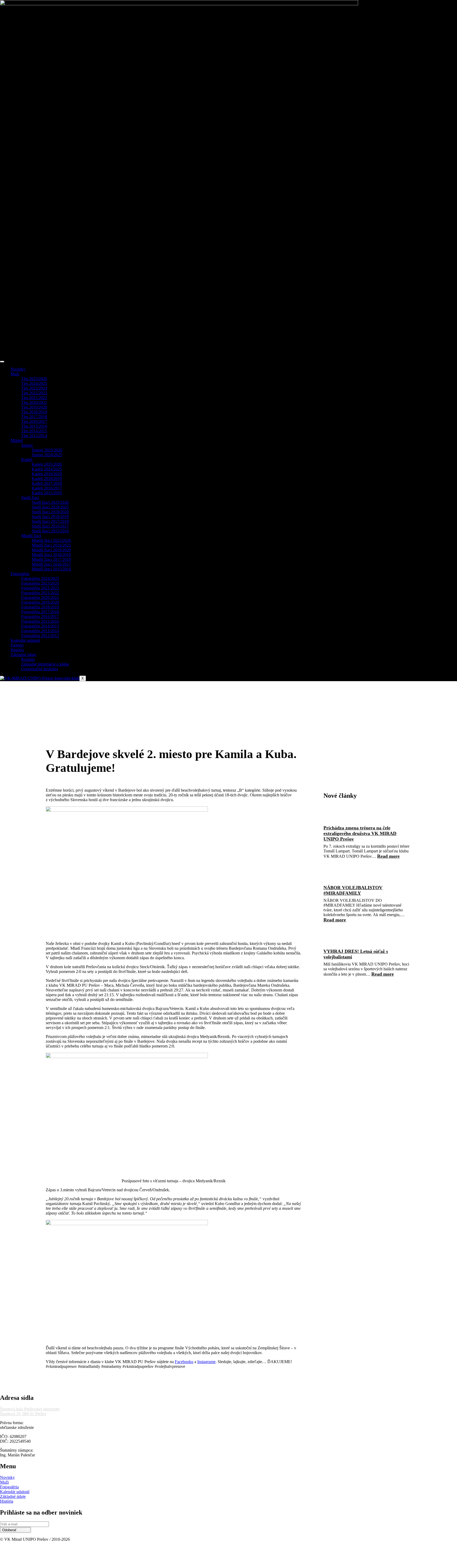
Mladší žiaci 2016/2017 (51, 564)
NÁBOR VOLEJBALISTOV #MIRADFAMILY (352, 890)
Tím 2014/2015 (34, 431)
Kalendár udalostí (25, 640)
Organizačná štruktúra (39, 669)
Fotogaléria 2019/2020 (40, 602)
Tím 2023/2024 (34, 388)
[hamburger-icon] (2, 361)
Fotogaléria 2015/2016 (40, 621)
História (17, 650)
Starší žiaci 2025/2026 (50, 502)
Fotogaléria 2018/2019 (40, 607)
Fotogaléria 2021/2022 (40, 592)
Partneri (17, 645)
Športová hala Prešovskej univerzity (30, 1409)
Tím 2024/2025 (34, 383)
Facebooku (184, 1361)
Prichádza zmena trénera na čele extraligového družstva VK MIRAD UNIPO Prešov (359, 833)
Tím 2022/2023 (34, 393)
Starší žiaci (30, 497)
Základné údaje (23, 654)
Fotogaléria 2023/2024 (40, 583)
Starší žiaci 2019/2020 (50, 512)
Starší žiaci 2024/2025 (50, 507)
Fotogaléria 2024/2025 (40, 578)
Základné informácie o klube (45, 664)
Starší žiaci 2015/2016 (50, 531)
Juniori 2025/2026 (47, 450)
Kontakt (28, 659)
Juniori (27, 445)
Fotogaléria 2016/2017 (40, 616)
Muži (15, 374)
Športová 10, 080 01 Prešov (23, 1413)
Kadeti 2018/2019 (47, 478)
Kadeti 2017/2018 (47, 483)
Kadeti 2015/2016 (47, 493)
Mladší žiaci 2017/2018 (51, 559)
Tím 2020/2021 (34, 402)
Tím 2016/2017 (34, 421)
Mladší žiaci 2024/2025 (51, 545)
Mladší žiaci (31, 535)
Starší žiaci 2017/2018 (50, 521)
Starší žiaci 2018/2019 (50, 516)
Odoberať (9, 1530)
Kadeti (26, 459)
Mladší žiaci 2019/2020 (51, 550)
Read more (388, 856)
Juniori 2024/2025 (47, 455)
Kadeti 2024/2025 (47, 469)
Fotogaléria (20, 573)
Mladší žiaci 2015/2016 (51, 569)
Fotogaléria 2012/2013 (40, 635)
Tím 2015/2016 (34, 426)
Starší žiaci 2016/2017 (50, 526)
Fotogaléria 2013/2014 (40, 631)
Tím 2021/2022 (34, 397)
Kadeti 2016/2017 (47, 488)
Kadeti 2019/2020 (47, 474)
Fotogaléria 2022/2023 (40, 588)
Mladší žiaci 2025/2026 (51, 540)
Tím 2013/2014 (34, 435)
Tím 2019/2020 (34, 407)
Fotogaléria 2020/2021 (40, 597)
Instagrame (206, 1361)
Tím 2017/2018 (34, 416)
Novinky (18, 369)
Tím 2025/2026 (34, 378)
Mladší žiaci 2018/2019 (51, 554)
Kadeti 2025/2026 (47, 464)
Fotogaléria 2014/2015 (40, 626)
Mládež (17, 440)
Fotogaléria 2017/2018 (40, 612)
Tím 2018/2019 (34, 412)
